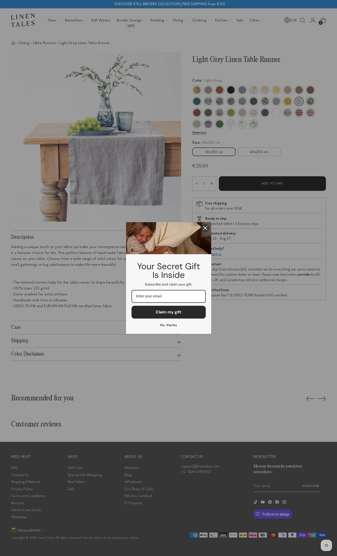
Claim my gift (168, 312)
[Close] (205, 228)
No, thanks (168, 325)
